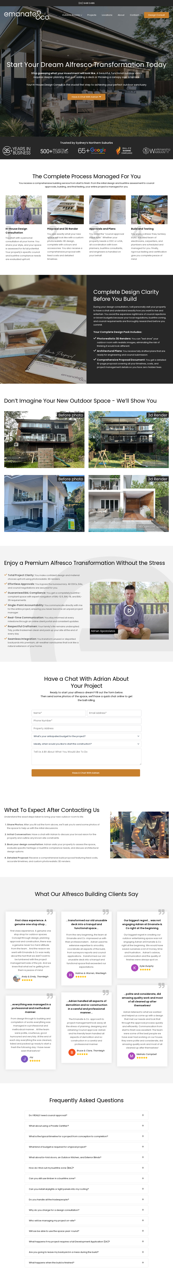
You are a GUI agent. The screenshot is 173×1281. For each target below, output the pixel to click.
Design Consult (156, 15)
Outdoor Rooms (71, 15)
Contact (134, 15)
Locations (107, 15)
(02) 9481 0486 (86, 3)
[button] (86, 97)
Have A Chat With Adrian (85, 772)
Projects (91, 15)
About (121, 15)
